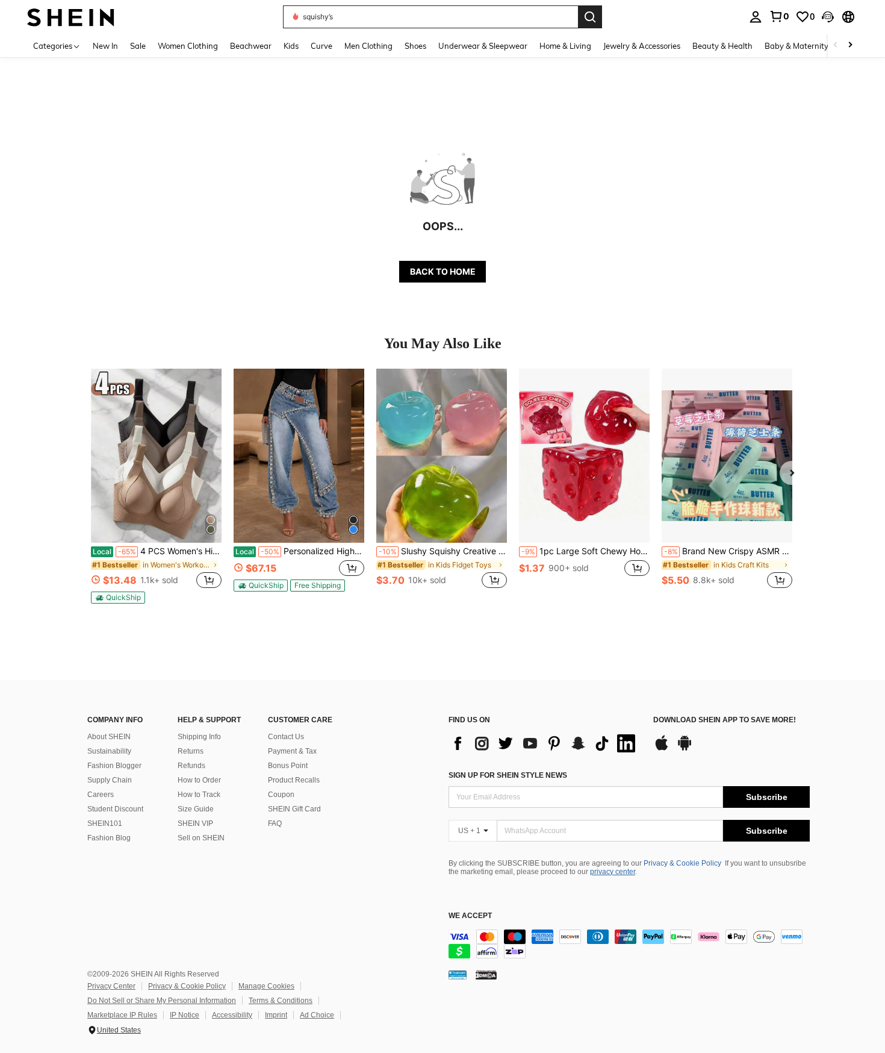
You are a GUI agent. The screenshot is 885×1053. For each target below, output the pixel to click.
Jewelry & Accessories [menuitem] (641, 46)
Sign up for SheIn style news (508, 775)
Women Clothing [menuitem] (188, 46)
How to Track (199, 794)
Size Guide (196, 809)
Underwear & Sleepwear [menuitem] (482, 46)
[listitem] (156, 486)
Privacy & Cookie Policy (682, 863)
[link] (779, 16)
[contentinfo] (629, 944)
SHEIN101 (104, 823)
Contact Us (286, 737)
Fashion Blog (109, 838)
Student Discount (115, 809)
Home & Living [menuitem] (565, 46)
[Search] (590, 16)
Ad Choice (317, 1015)
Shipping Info (199, 737)
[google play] (684, 749)
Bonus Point (288, 765)
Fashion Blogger (114, 765)
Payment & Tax (292, 751)
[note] (118, 598)
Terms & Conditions (280, 1000)
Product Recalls (294, 780)
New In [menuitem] (105, 46)
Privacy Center (111, 986)
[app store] (661, 749)
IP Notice (184, 1015)
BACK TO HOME (443, 271)
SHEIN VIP (195, 823)
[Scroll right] (850, 45)
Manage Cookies (266, 986)
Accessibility (232, 1015)
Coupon (281, 794)
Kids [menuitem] (291, 46)
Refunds (191, 765)
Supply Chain (109, 780)
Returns (190, 751)
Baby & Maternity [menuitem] (796, 46)
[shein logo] (70, 16)
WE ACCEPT (470, 916)
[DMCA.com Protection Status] (486, 974)
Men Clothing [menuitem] (368, 46)
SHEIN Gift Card (294, 809)
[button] (828, 17)
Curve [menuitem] (321, 46)
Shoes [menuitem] (415, 46)
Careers (100, 794)
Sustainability (109, 751)
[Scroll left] (835, 45)
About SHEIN (109, 737)
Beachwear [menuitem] (251, 46)
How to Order (199, 780)
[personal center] (755, 17)
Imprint (276, 1015)
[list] (545, 743)
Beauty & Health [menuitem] (722, 46)
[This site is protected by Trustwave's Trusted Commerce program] (458, 974)
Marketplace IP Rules (122, 1015)
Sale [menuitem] (138, 46)
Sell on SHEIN (201, 838)
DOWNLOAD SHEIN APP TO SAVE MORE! (724, 720)
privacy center (612, 871)
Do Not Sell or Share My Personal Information (161, 1000)
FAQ (275, 823)
